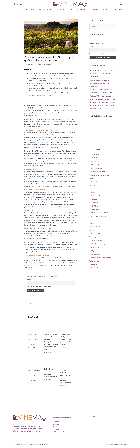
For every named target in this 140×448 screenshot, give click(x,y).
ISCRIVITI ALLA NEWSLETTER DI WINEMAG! (42, 276)
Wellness (94, 199)
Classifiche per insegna (98, 244)
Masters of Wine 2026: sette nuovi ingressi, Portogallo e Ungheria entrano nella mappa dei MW (51, 341)
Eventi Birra (95, 182)
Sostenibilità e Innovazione (100, 175)
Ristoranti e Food (97, 196)
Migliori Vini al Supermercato (100, 251)
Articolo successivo (70, 304)
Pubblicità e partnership (60, 431)
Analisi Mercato (96, 240)
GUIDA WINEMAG (45, 10)
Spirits (95, 10)
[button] (15, 4)
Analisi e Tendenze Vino (97, 154)
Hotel (93, 192)
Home (18, 10)
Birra (105, 10)
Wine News (30, 10)
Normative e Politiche (98, 171)
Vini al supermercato (79, 10)
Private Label (95, 254)
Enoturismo (117, 10)
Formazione (95, 161)
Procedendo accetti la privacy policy (40, 286)
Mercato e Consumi (97, 165)
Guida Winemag (94, 206)
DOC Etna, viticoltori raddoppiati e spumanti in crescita (33, 339)
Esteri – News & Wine (98, 268)
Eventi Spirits (95, 233)
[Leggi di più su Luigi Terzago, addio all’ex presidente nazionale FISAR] (51, 361)
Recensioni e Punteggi (98, 216)
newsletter (92, 223)
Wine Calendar (94, 261)
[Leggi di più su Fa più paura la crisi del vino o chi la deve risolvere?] (35, 362)
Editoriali (61, 10)
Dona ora (56, 424)
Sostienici (56, 426)
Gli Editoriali (32, 380)
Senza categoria (94, 226)
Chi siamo (56, 422)
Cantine (94, 189)
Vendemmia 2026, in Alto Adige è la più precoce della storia (65, 339)
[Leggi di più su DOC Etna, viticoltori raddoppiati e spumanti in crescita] (35, 326)
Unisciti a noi (57, 429)
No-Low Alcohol (96, 168)
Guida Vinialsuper (97, 247)
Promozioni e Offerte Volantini (101, 257)
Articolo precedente (31, 304)
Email (29, 279)
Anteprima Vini (96, 209)
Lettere (91, 220)
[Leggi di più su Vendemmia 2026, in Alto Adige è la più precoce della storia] (67, 326)
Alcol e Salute (95, 158)
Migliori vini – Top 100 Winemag (101, 213)
